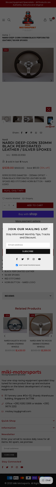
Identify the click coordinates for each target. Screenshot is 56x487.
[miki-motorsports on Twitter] (22, 259)
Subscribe (27, 251)
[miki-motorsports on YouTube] (39, 259)
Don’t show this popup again (29, 265)
